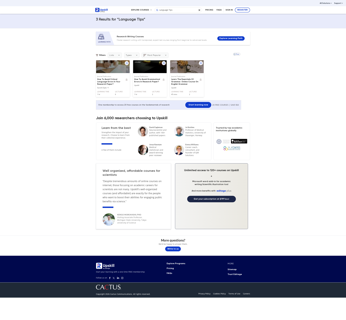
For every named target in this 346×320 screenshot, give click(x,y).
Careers (246, 293)
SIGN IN (229, 10)
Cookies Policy (219, 293)
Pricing (170, 268)
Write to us (173, 249)
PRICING (209, 10)
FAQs (169, 273)
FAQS (219, 10)
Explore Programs (176, 264)
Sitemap (232, 269)
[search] (157, 9)
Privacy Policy (204, 293)
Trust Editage (235, 274)
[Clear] (199, 9)
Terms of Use (234, 293)
